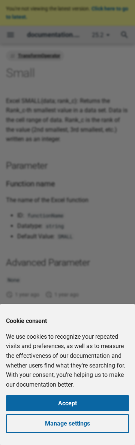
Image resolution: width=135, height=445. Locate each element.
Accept (67, 403)
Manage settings (67, 423)
